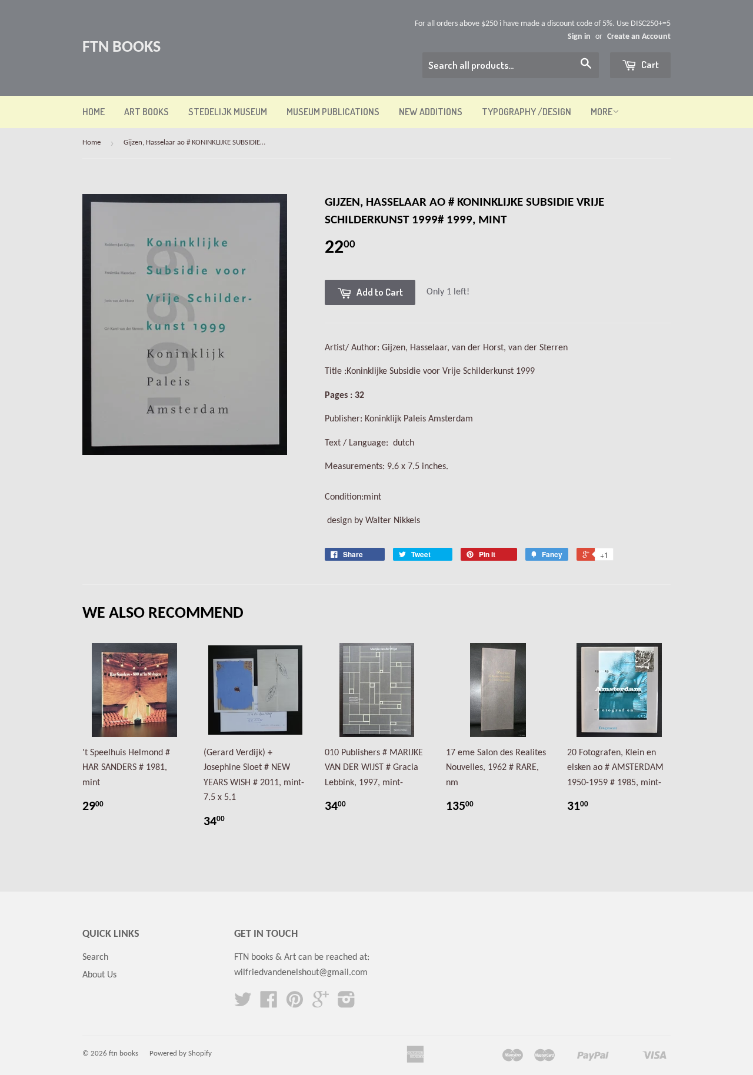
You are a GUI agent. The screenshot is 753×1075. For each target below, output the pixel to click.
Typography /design (526, 112)
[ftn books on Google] (320, 1004)
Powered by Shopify (180, 1053)
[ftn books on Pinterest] (295, 1004)
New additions (430, 112)
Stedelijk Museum (227, 112)
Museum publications (332, 112)
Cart (649, 64)
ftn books (121, 47)
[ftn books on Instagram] (346, 1004)
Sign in (579, 37)
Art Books (146, 112)
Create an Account (639, 37)
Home (93, 112)
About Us (99, 975)
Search (95, 957)
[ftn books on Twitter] (243, 1004)
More (601, 112)
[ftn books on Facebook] (269, 1004)
